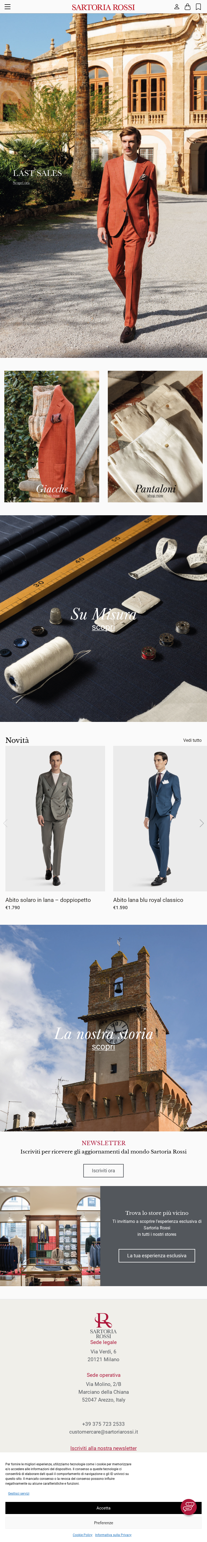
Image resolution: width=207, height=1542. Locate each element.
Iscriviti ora (103, 1170)
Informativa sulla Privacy (113, 1535)
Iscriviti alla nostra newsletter (103, 1448)
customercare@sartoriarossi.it (103, 1432)
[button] (201, 823)
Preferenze (103, 1522)
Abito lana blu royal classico (148, 900)
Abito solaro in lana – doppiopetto (48, 900)
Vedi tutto (192, 740)
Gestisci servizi (18, 1493)
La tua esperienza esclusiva (157, 1255)
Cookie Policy (82, 1535)
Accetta (103, 1508)
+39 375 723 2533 (103, 1424)
